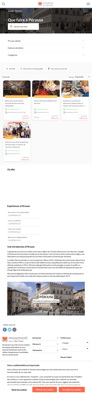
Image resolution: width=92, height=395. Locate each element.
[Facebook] (4, 329)
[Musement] (45, 4)
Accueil (10, 11)
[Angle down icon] (52, 40)
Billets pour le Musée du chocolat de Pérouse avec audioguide (14, 103)
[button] (10, 68)
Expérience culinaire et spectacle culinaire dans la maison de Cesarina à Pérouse (74, 103)
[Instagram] (14, 329)
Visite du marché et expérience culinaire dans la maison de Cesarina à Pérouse (16, 144)
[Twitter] (9, 329)
